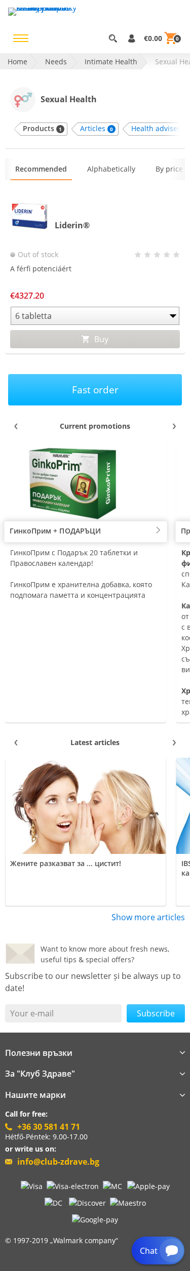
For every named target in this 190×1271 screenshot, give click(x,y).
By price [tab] (169, 169)
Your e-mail (32, 1013)
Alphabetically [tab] (111, 169)
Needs (56, 61)
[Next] (174, 426)
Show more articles (148, 917)
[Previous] (16, 426)
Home (17, 61)
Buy (100, 339)
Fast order (95, 389)
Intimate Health (111, 61)
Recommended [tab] (41, 169)
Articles (96, 128)
